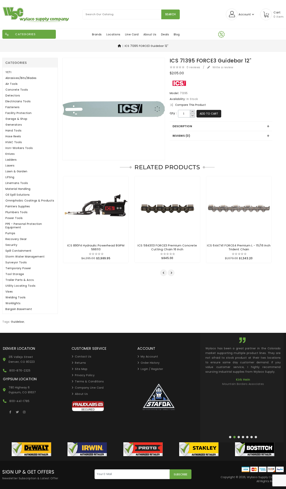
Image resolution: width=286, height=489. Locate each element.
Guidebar (17, 322)
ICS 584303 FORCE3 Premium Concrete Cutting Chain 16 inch (167, 247)
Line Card (132, 34)
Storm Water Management (25, 257)
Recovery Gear (16, 239)
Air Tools (11, 84)
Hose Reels (13, 136)
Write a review (222, 67)
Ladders (11, 160)
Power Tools (14, 218)
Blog (177, 34)
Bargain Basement (18, 309)
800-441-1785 (19, 401)
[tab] (221, 126)
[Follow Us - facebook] (10, 411)
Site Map (81, 369)
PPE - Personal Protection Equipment (23, 225)
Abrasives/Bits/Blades (21, 78)
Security (11, 245)
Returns (80, 363)
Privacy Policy (85, 375)
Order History (150, 363)
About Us (149, 34)
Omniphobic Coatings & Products (29, 200)
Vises (9, 292)
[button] (163, 272)
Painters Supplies (17, 206)
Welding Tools (15, 297)
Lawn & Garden (16, 171)
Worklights (12, 303)
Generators (13, 125)
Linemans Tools (16, 183)
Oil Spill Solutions (17, 195)
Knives (10, 154)
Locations (113, 34)
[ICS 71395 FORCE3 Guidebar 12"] (113, 110)
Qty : (173, 113)
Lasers (9, 165)
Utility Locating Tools (20, 286)
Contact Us (83, 356)
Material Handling (18, 189)
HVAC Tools (13, 142)
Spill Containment (18, 251)
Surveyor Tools (16, 262)
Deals (165, 34)
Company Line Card (89, 388)
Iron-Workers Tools (19, 148)
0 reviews (193, 67)
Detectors (12, 95)
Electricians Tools (18, 101)
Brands (97, 34)
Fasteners (12, 107)
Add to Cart (209, 114)
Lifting (9, 177)
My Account (149, 356)
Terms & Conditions (89, 381)
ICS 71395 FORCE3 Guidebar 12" (146, 46)
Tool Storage (14, 274)
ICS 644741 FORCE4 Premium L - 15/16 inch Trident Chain (238, 247)
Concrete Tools (16, 90)
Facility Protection (18, 113)
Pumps (10, 233)
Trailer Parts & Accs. (19, 280)
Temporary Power (18, 268)
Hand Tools (13, 130)
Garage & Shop (16, 119)
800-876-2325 (19, 370)
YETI (8, 72)
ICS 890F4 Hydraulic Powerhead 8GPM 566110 (95, 247)
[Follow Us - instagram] (24, 411)
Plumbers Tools (16, 212)
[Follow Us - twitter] (17, 411)
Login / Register (152, 369)
